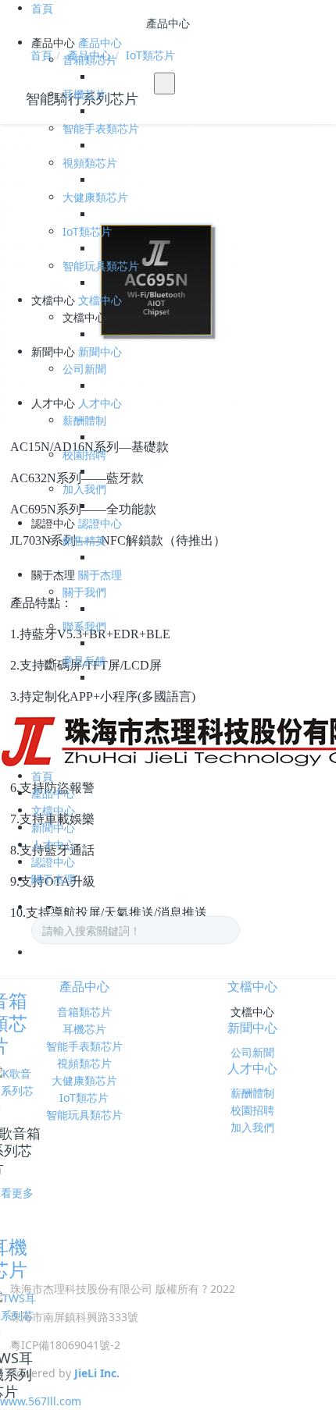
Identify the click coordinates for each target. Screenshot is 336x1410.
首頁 (42, 8)
